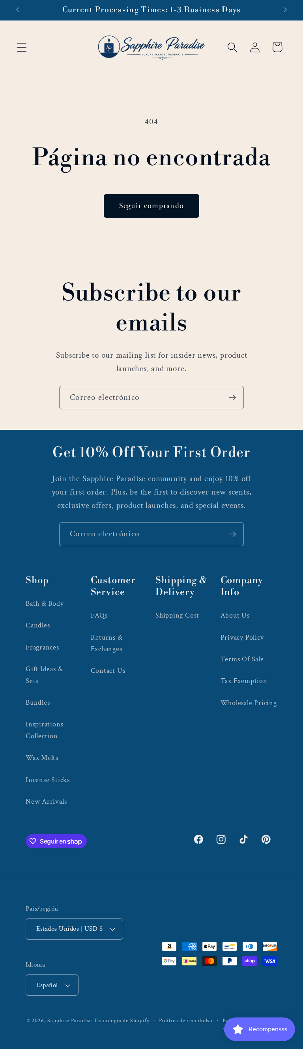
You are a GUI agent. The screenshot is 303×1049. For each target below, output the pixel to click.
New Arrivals (46, 801)
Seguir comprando (151, 206)
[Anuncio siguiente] (285, 10)
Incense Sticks (48, 779)
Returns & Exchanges (107, 643)
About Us (235, 615)
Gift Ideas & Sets (44, 674)
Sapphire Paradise (69, 1020)
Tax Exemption (244, 680)
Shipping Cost (177, 615)
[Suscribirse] (232, 398)
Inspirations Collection (44, 730)
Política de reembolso (186, 1020)
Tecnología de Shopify (121, 1020)
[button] (21, 47)
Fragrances (42, 647)
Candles (38, 625)
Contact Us (108, 670)
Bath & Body (45, 603)
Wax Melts (42, 757)
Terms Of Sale (242, 659)
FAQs (99, 615)
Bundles (38, 702)
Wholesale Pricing (249, 702)
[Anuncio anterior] (17, 10)
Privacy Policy (242, 637)
